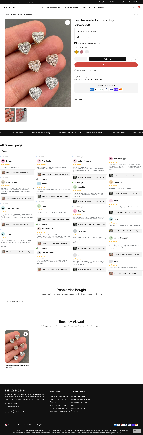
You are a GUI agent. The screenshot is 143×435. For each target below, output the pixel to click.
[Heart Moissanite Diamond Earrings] (17, 346)
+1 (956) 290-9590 (11, 404)
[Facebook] (7, 411)
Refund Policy (112, 2)
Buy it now (106, 65)
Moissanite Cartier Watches (59, 405)
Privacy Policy (102, 2)
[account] (134, 7)
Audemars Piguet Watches (59, 396)
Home (7, 15)
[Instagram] (12, 411)
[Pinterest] (26, 411)
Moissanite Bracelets (78, 396)
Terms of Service (133, 2)
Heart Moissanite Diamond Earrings (17, 365)
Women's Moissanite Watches (60, 412)
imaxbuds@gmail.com (12, 406)
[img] (5, 165)
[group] (38, 63)
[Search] (129, 7)
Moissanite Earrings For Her (92, 79)
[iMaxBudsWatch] (9, 7)
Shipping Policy (122, 2)
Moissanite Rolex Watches (58, 408)
